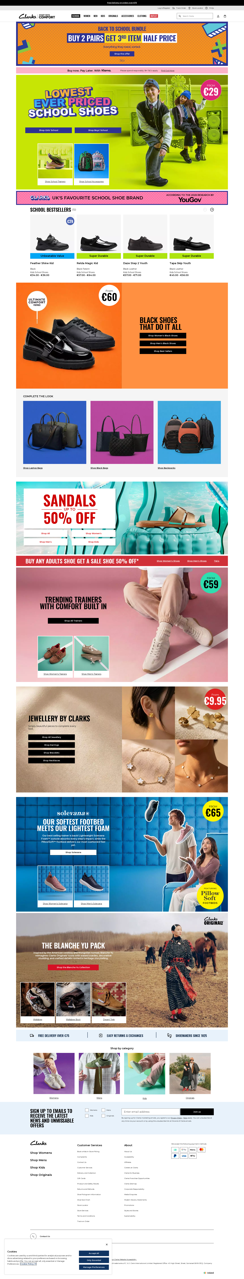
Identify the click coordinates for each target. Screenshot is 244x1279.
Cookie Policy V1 (28, 1264)
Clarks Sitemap (130, 1184)
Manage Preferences (94, 1267)
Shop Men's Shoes (197, 561)
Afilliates (127, 1162)
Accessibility (129, 1157)
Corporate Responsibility (134, 1189)
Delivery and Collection (86, 1173)
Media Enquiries (130, 1194)
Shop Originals (41, 1175)
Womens (93, 1110)
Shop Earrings (51, 745)
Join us (197, 1112)
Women (87, 16)
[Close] (107, 1244)
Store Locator (82, 1205)
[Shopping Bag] (224, 16)
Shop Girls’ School (48, 130)
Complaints (82, 1157)
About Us (128, 1151)
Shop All (45, 533)
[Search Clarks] (195, 16)
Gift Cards (81, 1178)
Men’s (46, 542)
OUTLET (154, 16)
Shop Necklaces (51, 760)
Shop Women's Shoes (168, 561)
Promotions (129, 1205)
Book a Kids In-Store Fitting (88, 1151)
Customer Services (84, 1168)
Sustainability (129, 1216)
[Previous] (205, 209)
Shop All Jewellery (51, 737)
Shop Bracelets (51, 752)
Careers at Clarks (131, 1168)
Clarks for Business (131, 1173)
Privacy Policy (176, 1118)
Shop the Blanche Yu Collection (73, 967)
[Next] (212, 209)
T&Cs (122, 60)
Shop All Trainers (73, 621)
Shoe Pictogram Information (89, 1194)
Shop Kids (37, 1167)
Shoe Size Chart (83, 1200)
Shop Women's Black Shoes (163, 335)
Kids (103, 16)
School (75, 16)
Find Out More (167, 70)
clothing (141, 16)
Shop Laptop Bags (33, 468)
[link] (52, 247)
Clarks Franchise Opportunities (137, 1178)
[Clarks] (37, 16)
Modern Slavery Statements (135, 1200)
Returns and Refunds (85, 1189)
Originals (113, 16)
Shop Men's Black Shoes (163, 343)
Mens (108, 1110)
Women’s (94, 533)
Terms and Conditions (86, 1216)
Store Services (82, 1210)
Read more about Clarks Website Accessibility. (118, 1259)
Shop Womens (41, 1153)
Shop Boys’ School (98, 130)
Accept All (94, 1253)
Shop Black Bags (99, 468)
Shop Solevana (73, 852)
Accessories (127, 16)
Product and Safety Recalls (88, 1184)
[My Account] (218, 16)
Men (95, 16)
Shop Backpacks (166, 468)
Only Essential (94, 1260)
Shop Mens (38, 1160)
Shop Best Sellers (163, 351)
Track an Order (83, 1221)
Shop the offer (122, 54)
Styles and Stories (131, 1210)
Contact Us (81, 1162)
